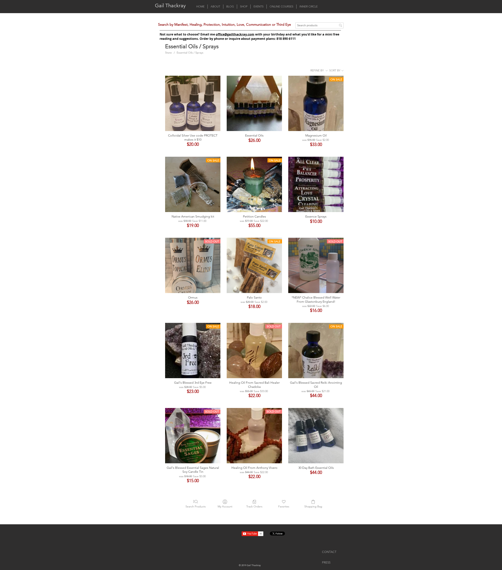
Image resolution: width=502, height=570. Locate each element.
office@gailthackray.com (235, 34)
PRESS (326, 562)
